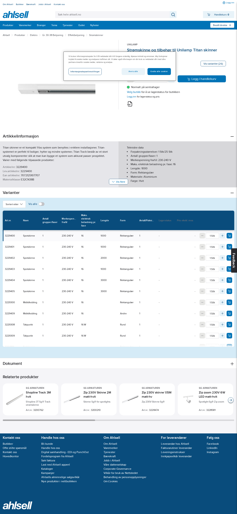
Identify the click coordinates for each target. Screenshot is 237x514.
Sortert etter (12, 204)
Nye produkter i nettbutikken (59, 481)
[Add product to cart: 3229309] (229, 335)
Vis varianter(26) (213, 63)
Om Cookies (111, 481)
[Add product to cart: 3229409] (229, 313)
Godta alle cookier (159, 71)
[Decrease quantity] (202, 235)
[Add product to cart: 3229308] (229, 324)
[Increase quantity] (222, 235)
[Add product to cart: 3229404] (229, 280)
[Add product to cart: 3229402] (229, 258)
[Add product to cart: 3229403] (229, 269)
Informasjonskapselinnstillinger (85, 72)
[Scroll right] (231, 400)
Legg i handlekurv (204, 79)
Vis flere (120, 181)
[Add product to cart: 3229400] (229, 235)
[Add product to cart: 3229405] (229, 291)
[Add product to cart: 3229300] (229, 302)
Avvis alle (133, 71)
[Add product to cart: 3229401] (229, 247)
